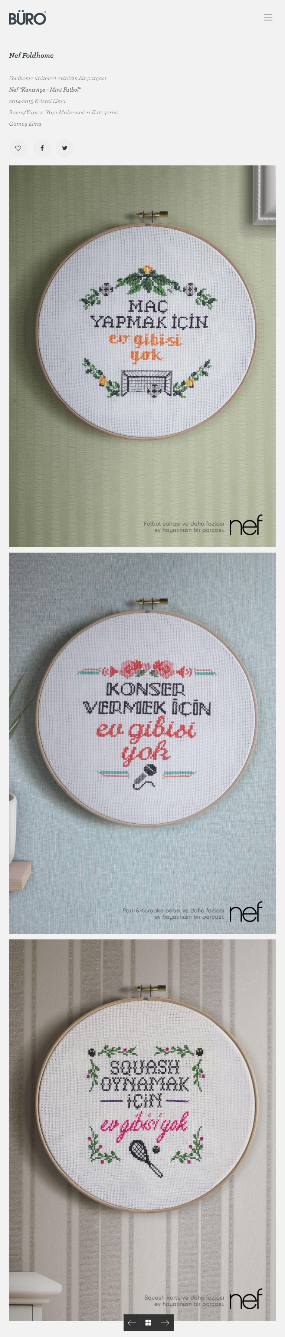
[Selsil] (132, 1322)
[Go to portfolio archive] (148, 1322)
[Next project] (165, 1322)
